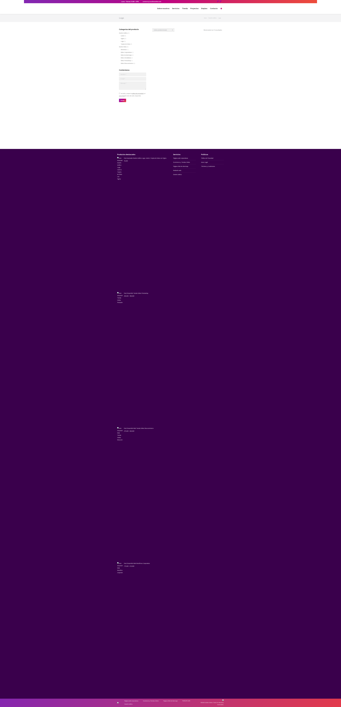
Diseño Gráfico (123, 33)
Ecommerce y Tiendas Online (181, 162)
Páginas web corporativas (180, 158)
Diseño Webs (123, 47)
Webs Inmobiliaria (126, 58)
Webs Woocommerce (127, 63)
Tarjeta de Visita (125, 44)
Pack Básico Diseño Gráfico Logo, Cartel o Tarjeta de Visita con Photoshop (211, 99)
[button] (172, 54)
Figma (122, 38)
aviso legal (122, 96)
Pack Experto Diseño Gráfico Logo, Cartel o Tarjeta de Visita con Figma (163, 134)
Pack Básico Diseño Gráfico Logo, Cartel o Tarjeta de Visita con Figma (163, 99)
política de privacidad (137, 93)
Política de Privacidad (207, 158)
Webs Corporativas (126, 52)
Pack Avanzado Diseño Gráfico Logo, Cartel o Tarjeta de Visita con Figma (163, 61)
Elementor (124, 49)
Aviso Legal (204, 162)
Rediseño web (177, 170)
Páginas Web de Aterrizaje (180, 166)
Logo (122, 41)
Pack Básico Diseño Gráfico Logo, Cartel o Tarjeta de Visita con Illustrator (187, 99)
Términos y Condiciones (208, 166)
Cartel (122, 36)
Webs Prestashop (126, 60)
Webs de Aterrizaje (126, 55)
